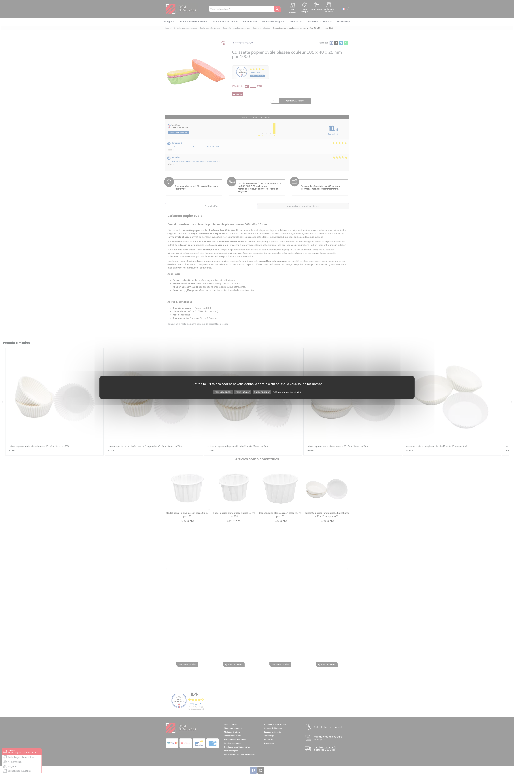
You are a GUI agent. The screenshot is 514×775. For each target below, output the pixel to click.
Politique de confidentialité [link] (287, 392)
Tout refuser (242, 392)
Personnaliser (262, 392)
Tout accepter (222, 392)
